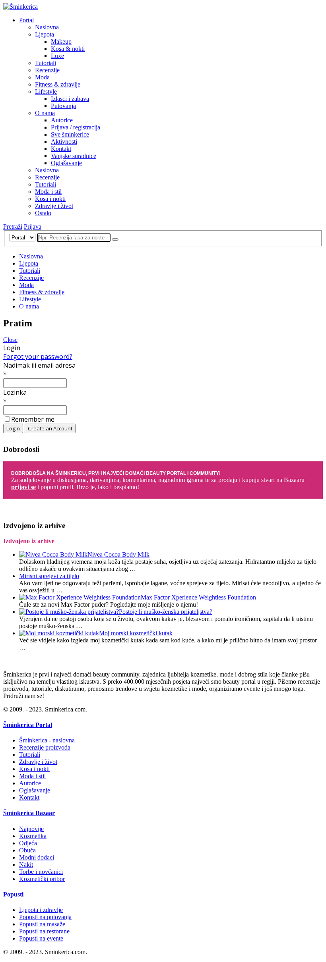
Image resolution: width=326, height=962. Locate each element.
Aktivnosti (64, 141)
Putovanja (63, 105)
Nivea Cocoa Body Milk (118, 554)
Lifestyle (46, 91)
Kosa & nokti (68, 48)
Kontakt (61, 148)
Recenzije (47, 70)
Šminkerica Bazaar (29, 813)
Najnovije (31, 828)
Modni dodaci (36, 857)
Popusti (13, 894)
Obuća (27, 850)
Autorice (62, 120)
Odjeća (28, 843)
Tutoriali (45, 63)
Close (10, 339)
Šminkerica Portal (27, 724)
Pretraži (12, 226)
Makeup (61, 41)
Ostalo (43, 213)
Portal (26, 20)
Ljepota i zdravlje (41, 909)
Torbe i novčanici (41, 871)
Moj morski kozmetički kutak (136, 633)
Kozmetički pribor (42, 878)
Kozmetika (33, 836)
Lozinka (15, 392)
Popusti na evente (41, 938)
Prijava (32, 226)
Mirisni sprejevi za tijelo (49, 576)
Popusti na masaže (42, 924)
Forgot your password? (37, 356)
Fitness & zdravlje (57, 84)
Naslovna (47, 27)
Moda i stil (48, 191)
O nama (45, 113)
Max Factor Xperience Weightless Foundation (198, 597)
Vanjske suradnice (73, 155)
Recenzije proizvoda (44, 747)
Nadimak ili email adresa (39, 365)
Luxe (57, 55)
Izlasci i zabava (70, 98)
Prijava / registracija (75, 127)
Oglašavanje (66, 163)
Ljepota (44, 34)
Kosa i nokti (50, 198)
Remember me (32, 419)
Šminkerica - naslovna (47, 740)
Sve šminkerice (70, 134)
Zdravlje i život (54, 205)
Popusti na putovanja (45, 917)
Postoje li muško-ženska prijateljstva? (165, 611)
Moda (42, 77)
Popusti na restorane (44, 931)
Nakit (26, 864)
